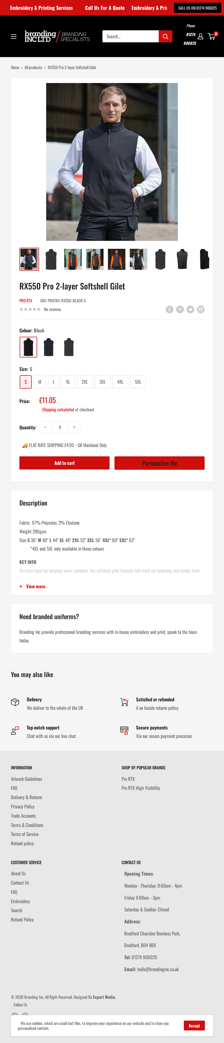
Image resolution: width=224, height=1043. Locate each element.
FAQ (14, 787)
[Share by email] (201, 309)
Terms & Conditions (27, 825)
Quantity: (27, 427)
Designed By (94, 997)
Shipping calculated (58, 409)
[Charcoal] (69, 347)
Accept (194, 1026)
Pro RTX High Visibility (141, 787)
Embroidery (20, 901)
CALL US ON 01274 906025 (197, 8)
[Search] (165, 36)
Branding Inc (33, 997)
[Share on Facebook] (169, 309)
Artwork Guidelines (26, 778)
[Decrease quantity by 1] (45, 427)
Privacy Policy (22, 806)
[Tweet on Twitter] (190, 309)
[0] (211, 36)
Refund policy (22, 843)
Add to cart (64, 462)
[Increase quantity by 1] (74, 427)
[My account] (200, 36)
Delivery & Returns (26, 797)
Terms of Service (25, 834)
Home (15, 67)
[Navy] (48, 347)
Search (16, 910)
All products (33, 67)
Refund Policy (22, 919)
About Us (18, 873)
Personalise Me (159, 463)
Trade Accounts (23, 815)
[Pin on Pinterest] (180, 309)
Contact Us (20, 882)
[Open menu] (13, 36)
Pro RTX (25, 300)
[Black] (28, 347)
